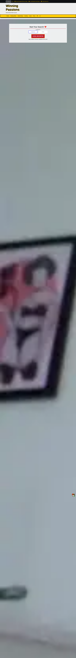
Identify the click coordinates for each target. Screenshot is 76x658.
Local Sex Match (38, 36)
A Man (43, 31)
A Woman (33, 31)
